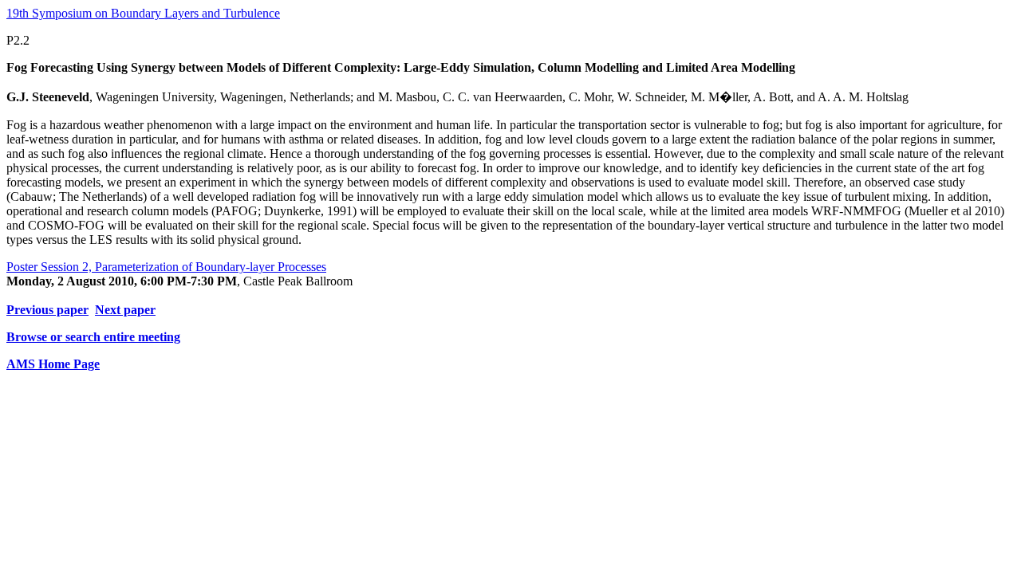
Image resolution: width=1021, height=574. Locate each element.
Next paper (125, 309)
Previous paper (47, 309)
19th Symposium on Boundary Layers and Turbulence (143, 13)
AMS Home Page (53, 364)
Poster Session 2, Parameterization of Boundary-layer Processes (166, 266)
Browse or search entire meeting (93, 337)
